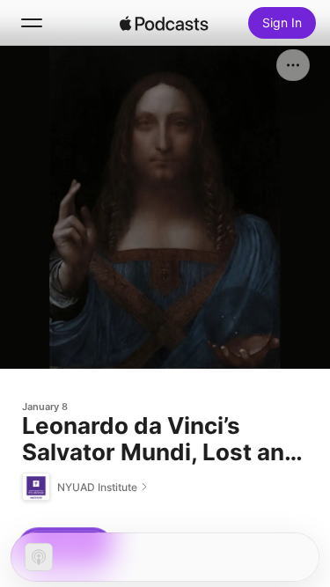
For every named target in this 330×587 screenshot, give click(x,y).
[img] (164, 23)
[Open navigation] (31, 23)
